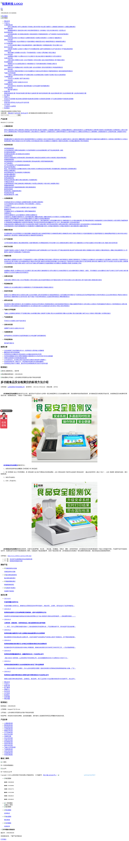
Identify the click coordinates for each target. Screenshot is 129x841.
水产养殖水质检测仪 (18, 220)
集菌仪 (98, 250)
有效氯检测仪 (98, 220)
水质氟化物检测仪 (53, 226)
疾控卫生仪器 (8, 47)
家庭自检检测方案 (9, 93)
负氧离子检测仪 (13, 49)
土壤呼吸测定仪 (89, 130)
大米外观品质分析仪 (37, 141)
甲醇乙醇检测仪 (19, 183)
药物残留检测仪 (43, 34)
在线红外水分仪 (23, 82)
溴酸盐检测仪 (48, 216)
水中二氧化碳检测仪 (63, 222)
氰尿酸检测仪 (17, 222)
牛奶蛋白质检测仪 (38, 183)
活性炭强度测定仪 (47, 67)
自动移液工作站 (76, 263)
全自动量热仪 (102, 270)
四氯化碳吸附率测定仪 (77, 304)
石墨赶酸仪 (44, 52)
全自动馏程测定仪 (74, 270)
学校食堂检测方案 (21, 93)
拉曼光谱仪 (11, 60)
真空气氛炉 (31, 296)
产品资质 (7, 106)
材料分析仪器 (8, 69)
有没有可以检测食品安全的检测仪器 (21, 559)
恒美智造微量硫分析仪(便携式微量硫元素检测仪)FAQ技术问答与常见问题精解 (28, 356)
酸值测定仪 (49, 56)
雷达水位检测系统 (60, 74)
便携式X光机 (19, 60)
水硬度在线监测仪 (74, 224)
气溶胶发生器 (79, 295)
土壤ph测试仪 (35, 131)
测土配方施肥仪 (46, 26)
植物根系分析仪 (67, 233)
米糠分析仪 (89, 139)
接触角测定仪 (16, 296)
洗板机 (107, 243)
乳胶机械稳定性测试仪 (104, 304)
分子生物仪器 (8, 43)
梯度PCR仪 (73, 243)
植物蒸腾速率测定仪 (111, 233)
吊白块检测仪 (18, 172)
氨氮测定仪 (58, 38)
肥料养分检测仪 (99, 130)
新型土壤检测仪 (13, 26)
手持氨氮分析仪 (9, 211)
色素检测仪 (26, 172)
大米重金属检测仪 (74, 141)
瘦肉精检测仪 (30, 157)
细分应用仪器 (113, 243)
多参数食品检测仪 (10, 154)
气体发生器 (70, 261)
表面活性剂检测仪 (28, 222)
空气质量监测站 (29, 74)
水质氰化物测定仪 (65, 226)
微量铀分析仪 (19, 67)
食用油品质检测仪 (10, 180)
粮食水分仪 (20, 141)
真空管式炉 (24, 296)
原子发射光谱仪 (87, 280)
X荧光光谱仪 (37, 60)
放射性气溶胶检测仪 (15, 252)
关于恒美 (7, 104)
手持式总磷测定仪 (10, 215)
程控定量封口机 (99, 243)
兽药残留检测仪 (9, 161)
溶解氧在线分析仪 (20, 224)
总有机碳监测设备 (96, 224)
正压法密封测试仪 (112, 295)
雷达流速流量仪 (78, 313)
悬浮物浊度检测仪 (88, 220)
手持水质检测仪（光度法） (33, 204)
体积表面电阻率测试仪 (66, 71)
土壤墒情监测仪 (12, 131)
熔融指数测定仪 (25, 306)
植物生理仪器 (8, 39)
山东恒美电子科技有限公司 (16, 387)
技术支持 (7, 100)
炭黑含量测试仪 (15, 306)
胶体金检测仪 (36, 161)
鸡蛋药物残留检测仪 (47, 161)
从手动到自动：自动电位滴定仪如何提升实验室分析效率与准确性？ (25, 359)
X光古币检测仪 (28, 60)
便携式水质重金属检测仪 (42, 218)
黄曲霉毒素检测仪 (20, 187)
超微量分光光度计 (20, 52)
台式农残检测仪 (9, 150)
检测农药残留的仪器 (16, 561)
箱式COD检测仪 (32, 207)
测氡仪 (113, 250)
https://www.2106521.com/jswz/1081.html (19, 556)
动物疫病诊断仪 (64, 243)
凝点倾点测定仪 (40, 56)
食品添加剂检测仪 (62, 34)
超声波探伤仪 (12, 86)
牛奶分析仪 (47, 183)
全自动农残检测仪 (42, 150)
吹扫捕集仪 (57, 263)
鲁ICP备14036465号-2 (49, 775)
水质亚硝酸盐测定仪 (55, 220)
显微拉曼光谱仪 (97, 280)
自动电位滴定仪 (79, 261)
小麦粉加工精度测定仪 (115, 139)
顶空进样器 (88, 261)
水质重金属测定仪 (65, 216)
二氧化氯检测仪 (44, 220)
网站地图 (7, 698)
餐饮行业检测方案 (33, 93)
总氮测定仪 (8, 216)
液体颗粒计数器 (66, 263)
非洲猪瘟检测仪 (47, 45)
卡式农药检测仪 (31, 150)
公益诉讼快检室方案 (80, 93)
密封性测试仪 (101, 295)
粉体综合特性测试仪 (41, 71)
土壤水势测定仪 (72, 131)
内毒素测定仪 (31, 63)
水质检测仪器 (8, 36)
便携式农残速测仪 (20, 150)
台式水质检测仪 (9, 204)
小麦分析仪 (75, 139)
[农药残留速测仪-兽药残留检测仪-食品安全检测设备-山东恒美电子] (12, 3)
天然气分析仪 (119, 270)
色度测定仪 (35, 220)
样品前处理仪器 (9, 192)
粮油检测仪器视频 (33, 99)
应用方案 (7, 102)
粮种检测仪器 (8, 28)
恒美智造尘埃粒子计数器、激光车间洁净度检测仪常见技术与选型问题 (26, 363)
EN (2, 8)
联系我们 (7, 108)
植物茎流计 (8, 235)
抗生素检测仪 (18, 161)
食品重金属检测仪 (9, 174)
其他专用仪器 (8, 65)
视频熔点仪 (11, 63)
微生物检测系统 (27, 45)
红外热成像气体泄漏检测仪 (41, 86)
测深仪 (92, 313)
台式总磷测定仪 (21, 215)
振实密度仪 (11, 71)
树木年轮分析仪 (122, 233)
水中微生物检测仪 (77, 220)
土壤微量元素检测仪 (57, 26)
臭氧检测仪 (9, 222)
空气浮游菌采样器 (33, 49)
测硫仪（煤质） (85, 270)
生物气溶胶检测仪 (45, 49)
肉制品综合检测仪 (40, 157)
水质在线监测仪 (75, 222)
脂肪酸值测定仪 (13, 30)
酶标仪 (20, 45)
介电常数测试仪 (116, 304)
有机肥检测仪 (108, 130)
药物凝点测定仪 (52, 63)
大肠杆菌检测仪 (37, 45)
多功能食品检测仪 (23, 34)
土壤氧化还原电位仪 (83, 131)
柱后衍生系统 (118, 261)
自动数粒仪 (47, 141)
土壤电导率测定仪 (61, 131)
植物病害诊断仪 (61, 41)
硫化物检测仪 (75, 226)
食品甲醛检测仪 (9, 172)
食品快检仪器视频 (21, 99)
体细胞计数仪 (55, 183)
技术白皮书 (19, 102)
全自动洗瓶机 (37, 67)
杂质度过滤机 (28, 67)
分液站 (39, 52)
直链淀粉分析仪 (23, 30)
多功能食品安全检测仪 (23, 154)
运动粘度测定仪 (63, 270)
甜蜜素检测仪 (72, 168)
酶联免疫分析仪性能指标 (12, 352)
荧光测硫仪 (94, 270)
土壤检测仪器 (8, 25)
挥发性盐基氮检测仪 (10, 157)
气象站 (10, 74)
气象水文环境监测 (9, 73)
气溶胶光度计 (26, 252)
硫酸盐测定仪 (84, 226)
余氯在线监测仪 (9, 224)
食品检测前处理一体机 (11, 194)
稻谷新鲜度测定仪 (33, 30)
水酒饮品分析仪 (9, 181)
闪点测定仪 (31, 56)
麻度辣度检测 (8, 189)
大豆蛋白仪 (62, 30)
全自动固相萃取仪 (25, 261)
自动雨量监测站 (39, 74)
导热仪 (59, 306)
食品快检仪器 (8, 32)
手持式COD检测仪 (10, 207)
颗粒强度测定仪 (20, 71)
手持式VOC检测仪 (13, 78)
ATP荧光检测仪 (12, 45)
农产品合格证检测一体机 (55, 150)
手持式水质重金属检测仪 (12, 218)
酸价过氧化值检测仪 (22, 180)
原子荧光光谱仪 (66, 280)
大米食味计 (43, 30)
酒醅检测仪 (82, 139)
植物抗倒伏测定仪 (25, 235)
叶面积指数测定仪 (88, 233)
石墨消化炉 (56, 259)
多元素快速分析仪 (36, 306)
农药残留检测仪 (13, 34)
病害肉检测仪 (21, 157)
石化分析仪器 (8, 54)
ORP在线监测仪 (85, 224)
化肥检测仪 (116, 130)
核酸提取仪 (80, 243)
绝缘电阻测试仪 (53, 71)
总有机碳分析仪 (13, 38)
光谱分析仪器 (8, 58)
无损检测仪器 (8, 84)
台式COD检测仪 (21, 207)
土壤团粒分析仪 (121, 131)
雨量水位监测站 (67, 313)
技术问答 (26, 102)
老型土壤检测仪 (23, 26)
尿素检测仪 (64, 168)
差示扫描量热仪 (30, 71)
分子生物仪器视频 (56, 99)
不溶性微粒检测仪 (41, 63)
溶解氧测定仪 (66, 220)
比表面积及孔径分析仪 (49, 306)
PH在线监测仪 (30, 224)
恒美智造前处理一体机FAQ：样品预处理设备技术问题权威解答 (24, 361)
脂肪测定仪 (77, 259)
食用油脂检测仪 (9, 178)
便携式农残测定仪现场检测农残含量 (15, 358)
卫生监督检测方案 (67, 93)
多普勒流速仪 (106, 313)
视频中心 (7, 97)
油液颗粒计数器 (13, 56)
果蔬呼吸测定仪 (99, 233)
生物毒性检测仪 (30, 38)
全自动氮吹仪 (99, 259)
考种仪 (14, 141)
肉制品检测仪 (33, 34)
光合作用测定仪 (21, 41)
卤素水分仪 (11, 67)
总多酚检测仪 (33, 180)
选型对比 (13, 102)
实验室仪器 (7, 50)
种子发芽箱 (27, 141)
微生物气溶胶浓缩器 (76, 250)
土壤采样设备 (112, 131)
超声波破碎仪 (41, 263)
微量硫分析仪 (91, 250)
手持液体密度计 (32, 52)
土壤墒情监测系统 (18, 74)
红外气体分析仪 (56, 49)
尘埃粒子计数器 (23, 49)
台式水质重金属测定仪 (27, 218)
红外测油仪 (21, 38)
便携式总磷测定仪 (31, 215)
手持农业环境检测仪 (24, 131)
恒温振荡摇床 (49, 263)
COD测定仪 (50, 38)
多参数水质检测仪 (41, 38)
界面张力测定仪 (122, 295)
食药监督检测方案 (44, 93)
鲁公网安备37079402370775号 (74, 775)
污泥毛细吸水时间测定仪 (67, 295)
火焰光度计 (115, 259)
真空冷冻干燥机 (31, 263)
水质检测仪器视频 (44, 99)
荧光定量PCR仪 (57, 45)
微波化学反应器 (36, 261)
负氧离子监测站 (49, 74)
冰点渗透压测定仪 (20, 63)
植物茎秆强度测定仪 (37, 235)
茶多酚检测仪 (56, 168)
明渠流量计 (98, 313)
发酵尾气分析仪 (13, 82)
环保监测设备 (8, 87)
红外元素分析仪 (77, 280)
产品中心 (7, 23)
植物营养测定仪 (50, 41)
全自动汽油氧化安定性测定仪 (19, 272)
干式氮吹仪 (84, 259)
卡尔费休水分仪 (23, 56)
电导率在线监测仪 (52, 224)
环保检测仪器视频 (67, 99)
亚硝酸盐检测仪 (22, 168)
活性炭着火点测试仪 (90, 304)
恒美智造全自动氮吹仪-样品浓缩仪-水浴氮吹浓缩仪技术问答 (23, 354)
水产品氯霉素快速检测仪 (22, 165)
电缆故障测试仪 (58, 67)
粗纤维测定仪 (64, 259)
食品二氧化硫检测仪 (10, 168)
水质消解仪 (108, 259)
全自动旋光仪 (62, 261)
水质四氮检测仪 (30, 216)
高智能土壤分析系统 (34, 26)
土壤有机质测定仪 (78, 130)
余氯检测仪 (8, 220)
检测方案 (7, 91)
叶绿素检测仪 (12, 41)
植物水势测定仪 (78, 233)
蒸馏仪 (71, 259)
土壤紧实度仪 (51, 131)
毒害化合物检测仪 (9, 170)
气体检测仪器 (8, 76)
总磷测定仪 (7, 213)
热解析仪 (101, 261)
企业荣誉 (13, 106)
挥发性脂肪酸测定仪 (20, 226)
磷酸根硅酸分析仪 (42, 226)
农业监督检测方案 (56, 93)
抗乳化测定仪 (57, 56)
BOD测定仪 (56, 216)
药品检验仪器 (8, 62)
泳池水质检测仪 (108, 220)
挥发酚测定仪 (31, 226)
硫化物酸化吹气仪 (51, 222)
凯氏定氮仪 (52, 52)
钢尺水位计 (86, 313)
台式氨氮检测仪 (19, 211)
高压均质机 (18, 263)
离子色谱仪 (15, 261)
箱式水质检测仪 (19, 204)
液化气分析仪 (110, 270)
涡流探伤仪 (20, 86)
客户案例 (7, 95)
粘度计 (24, 263)
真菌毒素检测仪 (9, 185)
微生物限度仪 (119, 250)
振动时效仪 (8, 296)
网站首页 (7, 21)
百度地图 (7, 697)
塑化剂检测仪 (84, 141)
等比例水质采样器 (39, 222)
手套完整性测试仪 (41, 296)
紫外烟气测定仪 (13, 89)
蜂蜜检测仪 (28, 183)
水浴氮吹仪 (91, 259)
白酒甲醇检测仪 (9, 183)
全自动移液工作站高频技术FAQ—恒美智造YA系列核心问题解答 (24, 350)
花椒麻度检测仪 (16, 191)
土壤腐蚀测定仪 (103, 131)
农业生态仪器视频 (9, 99)
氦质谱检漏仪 (28, 86)
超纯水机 (95, 261)
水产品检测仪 (52, 34)
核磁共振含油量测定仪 (100, 139)
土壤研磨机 (94, 131)
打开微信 (3, 839)
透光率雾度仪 (65, 306)
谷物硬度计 (55, 141)
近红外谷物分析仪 (52, 30)
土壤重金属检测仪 (69, 26)
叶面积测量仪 (31, 41)
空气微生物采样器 (67, 49)
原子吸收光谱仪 (60, 60)
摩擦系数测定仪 (65, 296)
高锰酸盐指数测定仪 (18, 216)
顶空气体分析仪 (24, 78)
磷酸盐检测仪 (39, 216)
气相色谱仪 (122, 259)
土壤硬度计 (43, 131)
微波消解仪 (11, 52)
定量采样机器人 (105, 250)
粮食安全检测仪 (64, 141)
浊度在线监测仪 (63, 224)
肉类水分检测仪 (51, 157)
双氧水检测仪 (31, 168)
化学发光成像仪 (89, 243)
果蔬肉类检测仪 (61, 157)
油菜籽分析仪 (66, 139)
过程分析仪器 (8, 80)
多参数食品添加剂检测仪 (44, 168)
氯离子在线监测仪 (41, 224)
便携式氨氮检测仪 (30, 211)
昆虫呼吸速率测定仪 (90, 295)
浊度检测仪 (28, 220)
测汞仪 (84, 250)
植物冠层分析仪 (40, 41)
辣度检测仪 (8, 191)
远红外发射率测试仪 (48, 60)
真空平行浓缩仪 (109, 261)
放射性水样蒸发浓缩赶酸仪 (49, 261)
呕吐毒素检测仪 (31, 187)
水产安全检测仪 (9, 165)
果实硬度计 (15, 235)
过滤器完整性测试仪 (53, 296)
